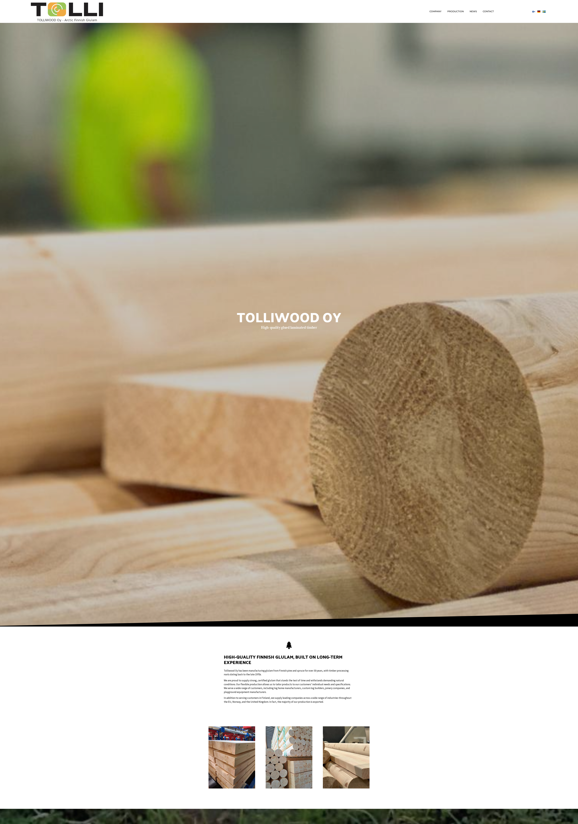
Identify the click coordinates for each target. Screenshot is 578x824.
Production (455, 11)
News (473, 11)
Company (435, 11)
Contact (488, 11)
